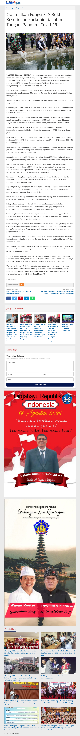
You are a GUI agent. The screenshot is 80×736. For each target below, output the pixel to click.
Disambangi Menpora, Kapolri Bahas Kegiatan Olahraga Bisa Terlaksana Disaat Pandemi (57, 291)
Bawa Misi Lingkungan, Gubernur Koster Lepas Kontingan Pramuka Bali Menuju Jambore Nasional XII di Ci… (57, 728)
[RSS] (22, 284)
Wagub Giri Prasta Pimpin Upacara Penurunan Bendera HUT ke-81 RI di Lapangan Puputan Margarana (53, 333)
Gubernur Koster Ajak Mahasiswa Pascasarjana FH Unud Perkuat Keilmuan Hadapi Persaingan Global (21, 703)
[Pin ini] (20, 298)
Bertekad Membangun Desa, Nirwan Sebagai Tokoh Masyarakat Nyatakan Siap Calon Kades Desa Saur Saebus (11, 333)
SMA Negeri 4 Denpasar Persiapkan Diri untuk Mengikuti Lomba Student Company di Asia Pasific (20, 653)
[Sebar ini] (8, 298)
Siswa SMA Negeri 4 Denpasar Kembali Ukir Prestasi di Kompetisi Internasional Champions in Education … (21, 728)
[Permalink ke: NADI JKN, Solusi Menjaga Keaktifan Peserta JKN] (68, 318)
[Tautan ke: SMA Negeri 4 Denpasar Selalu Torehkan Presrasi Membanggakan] (58, 665)
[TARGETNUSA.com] (13, 2)
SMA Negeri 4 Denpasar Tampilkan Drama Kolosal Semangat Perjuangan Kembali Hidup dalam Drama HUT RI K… (20, 678)
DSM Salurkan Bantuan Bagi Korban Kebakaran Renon (18, 291)
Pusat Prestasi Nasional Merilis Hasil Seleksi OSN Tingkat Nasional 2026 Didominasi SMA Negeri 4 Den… (58, 653)
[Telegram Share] (26, 298)
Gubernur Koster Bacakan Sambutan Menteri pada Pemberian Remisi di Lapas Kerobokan (40, 331)
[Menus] (74, 2)
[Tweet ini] (14, 298)
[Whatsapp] (32, 298)
